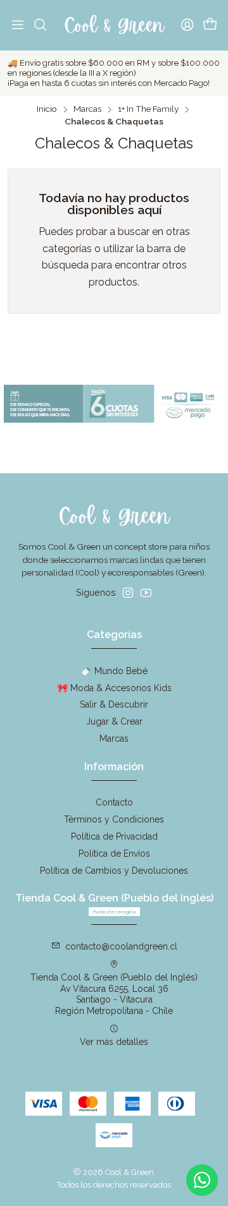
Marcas (87, 109)
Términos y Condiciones (114, 819)
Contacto (114, 802)
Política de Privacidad (114, 836)
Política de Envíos (114, 853)
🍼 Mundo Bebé (114, 671)
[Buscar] (40, 25)
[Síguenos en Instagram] (128, 592)
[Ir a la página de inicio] (114, 25)
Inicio (47, 109)
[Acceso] (187, 25)
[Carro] (210, 25)
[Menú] (18, 25)
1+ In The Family (148, 109)
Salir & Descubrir (114, 704)
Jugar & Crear (114, 721)
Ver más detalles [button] (114, 1042)
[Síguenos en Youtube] (146, 592)
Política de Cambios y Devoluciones (114, 870)
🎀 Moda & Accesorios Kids (114, 688)
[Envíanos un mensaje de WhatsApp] (202, 1180)
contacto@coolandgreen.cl (121, 946)
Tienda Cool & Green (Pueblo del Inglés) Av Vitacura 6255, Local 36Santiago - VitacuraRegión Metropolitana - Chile (114, 994)
